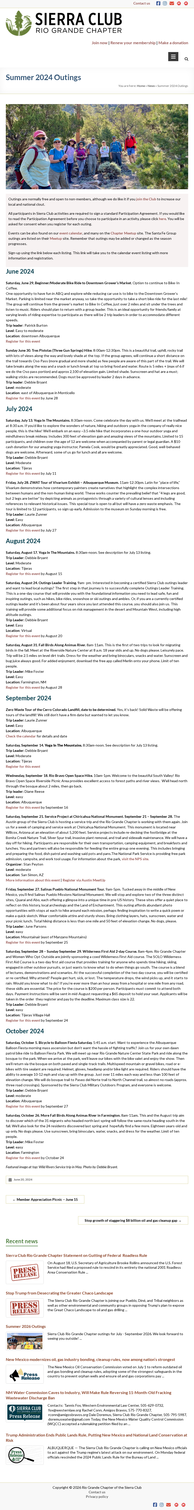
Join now (100, 42)
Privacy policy (97, 1496)
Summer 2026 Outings (26, 1326)
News (151, 86)
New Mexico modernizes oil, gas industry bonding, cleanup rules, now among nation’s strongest (90, 1359)
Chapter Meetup (123, 233)
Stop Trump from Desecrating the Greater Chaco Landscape (59, 1292)
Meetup (56, 238)
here (162, 219)
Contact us (141, 3)
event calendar (70, 233)
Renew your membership (133, 42)
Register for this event (23, 341)
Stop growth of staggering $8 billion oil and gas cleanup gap (133, 1220)
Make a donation (173, 42)
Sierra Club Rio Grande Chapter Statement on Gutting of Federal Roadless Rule (77, 1255)
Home (141, 86)
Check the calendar (21, 736)
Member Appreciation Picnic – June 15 (45, 1199)
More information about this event (33, 880)
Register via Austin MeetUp (84, 880)
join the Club (146, 199)
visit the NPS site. (135, 859)
